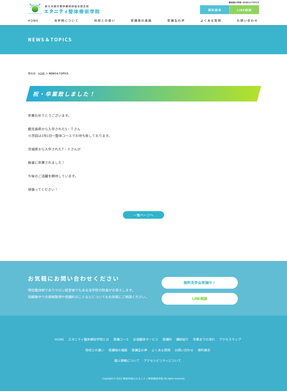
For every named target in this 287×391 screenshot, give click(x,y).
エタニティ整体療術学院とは (88, 339)
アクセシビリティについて (162, 360)
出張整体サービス (145, 339)
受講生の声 (176, 20)
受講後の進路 (141, 20)
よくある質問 (210, 20)
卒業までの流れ (204, 339)
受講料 (167, 339)
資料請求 (214, 10)
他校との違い (104, 20)
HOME (33, 20)
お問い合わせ (247, 20)
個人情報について (127, 360)
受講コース (121, 339)
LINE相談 (244, 10)
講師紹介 (182, 339)
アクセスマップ (230, 339)
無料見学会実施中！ (200, 283)
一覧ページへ (143, 214)
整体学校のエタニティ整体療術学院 (143, 378)
